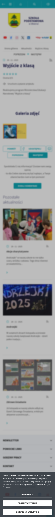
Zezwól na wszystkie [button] (27, 511)
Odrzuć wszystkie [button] (27, 503)
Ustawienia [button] (27, 494)
